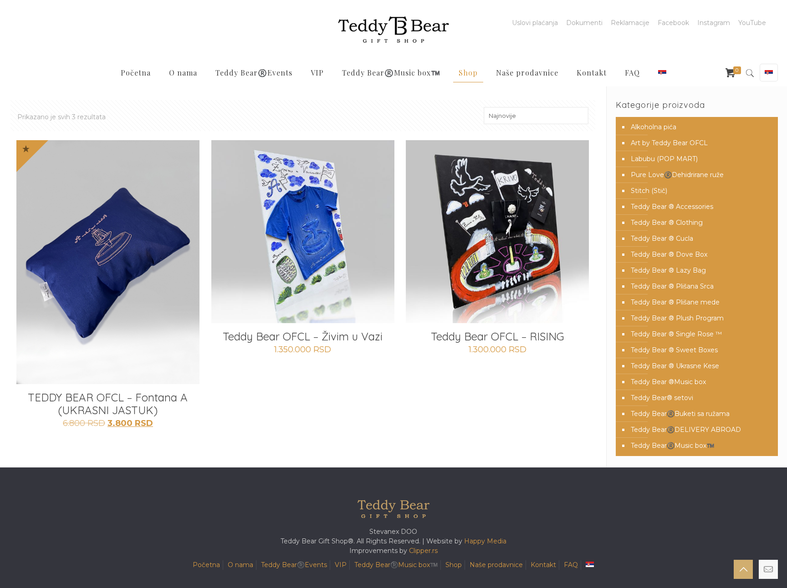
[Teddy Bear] (393, 29)
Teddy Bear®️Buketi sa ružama (680, 414)
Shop (453, 565)
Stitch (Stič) (649, 191)
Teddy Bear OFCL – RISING (497, 336)
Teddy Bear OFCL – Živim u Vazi (303, 336)
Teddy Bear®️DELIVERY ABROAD (686, 430)
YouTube (752, 23)
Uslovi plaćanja (535, 23)
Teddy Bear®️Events (294, 565)
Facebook (673, 23)
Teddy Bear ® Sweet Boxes (674, 350)
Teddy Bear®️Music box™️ (672, 445)
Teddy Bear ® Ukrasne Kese (675, 366)
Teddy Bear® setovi (662, 398)
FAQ (571, 565)
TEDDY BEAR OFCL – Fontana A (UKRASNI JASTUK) (108, 403)
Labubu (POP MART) (664, 159)
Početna (206, 565)
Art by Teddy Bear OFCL (669, 143)
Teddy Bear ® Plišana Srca (672, 286)
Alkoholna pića (653, 127)
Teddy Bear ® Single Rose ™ (676, 334)
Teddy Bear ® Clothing (667, 222)
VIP (341, 565)
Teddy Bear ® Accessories (672, 207)
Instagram (713, 23)
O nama (240, 565)
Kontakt (543, 565)
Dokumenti (584, 23)
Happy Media (485, 541)
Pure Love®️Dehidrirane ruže (677, 175)
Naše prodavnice (496, 565)
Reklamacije (630, 23)
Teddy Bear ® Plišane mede (675, 302)
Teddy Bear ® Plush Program (677, 318)
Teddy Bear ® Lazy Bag (668, 270)
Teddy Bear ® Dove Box (669, 254)
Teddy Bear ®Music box (668, 382)
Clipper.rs (423, 551)
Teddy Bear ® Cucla (662, 238)
